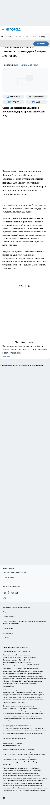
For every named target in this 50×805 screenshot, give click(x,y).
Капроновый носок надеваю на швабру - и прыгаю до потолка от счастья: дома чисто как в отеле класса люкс (24, 351)
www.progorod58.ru (22, 647)
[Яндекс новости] (37, 97)
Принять (41, 44)
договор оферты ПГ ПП (11, 746)
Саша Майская (29, 64)
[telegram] (29, 286)
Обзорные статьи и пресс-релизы (15, 573)
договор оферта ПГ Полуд (12, 743)
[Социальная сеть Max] (37, 102)
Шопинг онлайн (8, 568)
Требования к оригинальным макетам (16, 607)
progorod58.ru (9, 692)
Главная (5, 638)
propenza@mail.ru (9, 657)
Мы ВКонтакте (7, 36)
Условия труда (8, 633)
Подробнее (7, 764)
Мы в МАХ (20, 36)
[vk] (21, 286)
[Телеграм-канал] (13, 102)
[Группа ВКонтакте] (13, 97)
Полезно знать (8, 577)
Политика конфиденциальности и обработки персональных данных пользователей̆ (24, 622)
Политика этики (8, 616)
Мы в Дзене (31, 36)
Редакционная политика (11, 612)
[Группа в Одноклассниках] (9, 592)
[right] (47, 36)
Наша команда (8, 628)
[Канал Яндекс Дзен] (16, 592)
